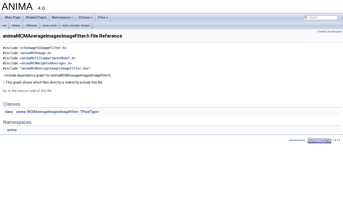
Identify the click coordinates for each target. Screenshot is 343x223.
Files (103, 19)
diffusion (31, 25)
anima (12, 130)
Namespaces (63, 19)
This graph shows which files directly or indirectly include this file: (54, 82)
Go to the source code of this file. (27, 91)
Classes (86, 19)
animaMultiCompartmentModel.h (47, 58)
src (4, 25)
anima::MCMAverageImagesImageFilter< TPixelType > (58, 112)
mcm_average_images (76, 25)
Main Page (12, 17)
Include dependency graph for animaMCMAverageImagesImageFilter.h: (58, 75)
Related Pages (36, 17)
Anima (16, 25)
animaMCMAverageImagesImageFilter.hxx (55, 68)
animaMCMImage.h (35, 53)
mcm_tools (50, 25)
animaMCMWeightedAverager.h (45, 63)
